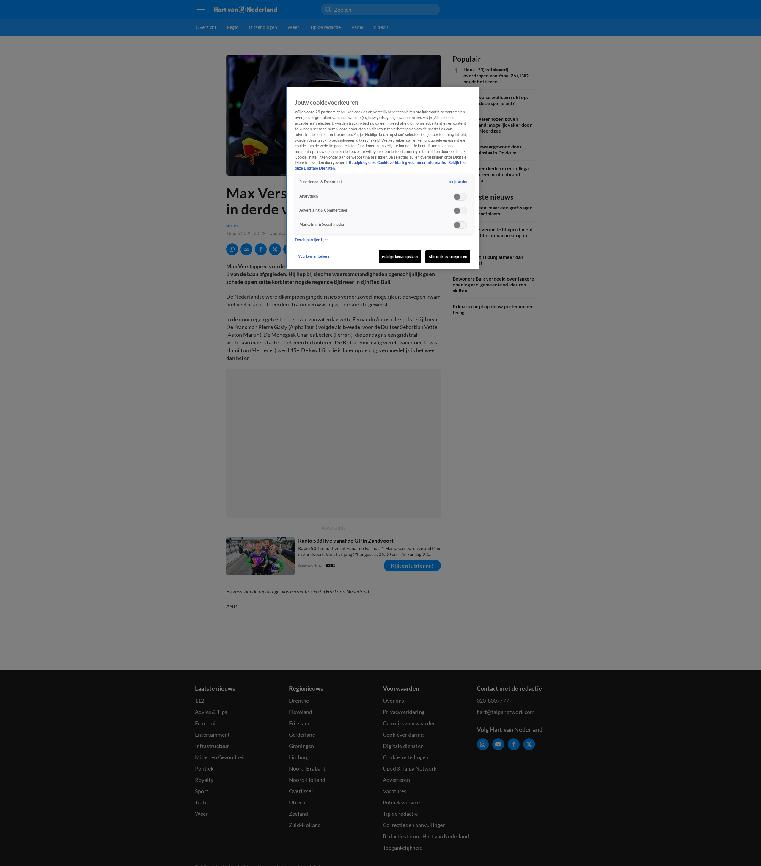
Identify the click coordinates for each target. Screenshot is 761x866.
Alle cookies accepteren (448, 257)
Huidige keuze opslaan (400, 257)
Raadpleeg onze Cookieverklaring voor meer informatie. (398, 163)
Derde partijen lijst (311, 240)
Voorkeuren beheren (314, 256)
